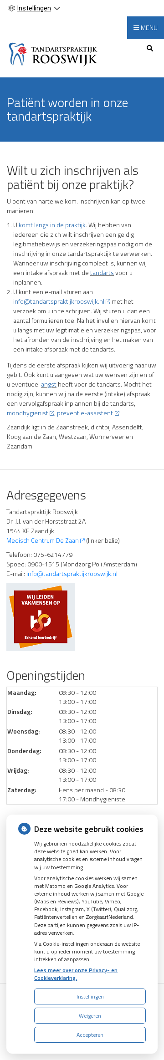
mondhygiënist (27, 413)
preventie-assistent (85, 413)
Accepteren (90, 1034)
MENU (149, 27)
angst (48, 384)
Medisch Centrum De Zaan (42, 540)
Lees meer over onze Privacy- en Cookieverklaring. (76, 974)
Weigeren (90, 1015)
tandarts (102, 272)
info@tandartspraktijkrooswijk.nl (58, 301)
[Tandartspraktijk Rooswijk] (54, 53)
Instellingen (90, 996)
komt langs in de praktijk (52, 224)
